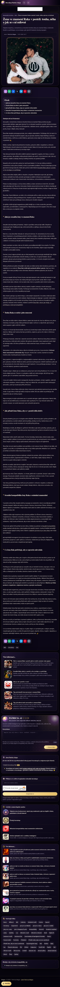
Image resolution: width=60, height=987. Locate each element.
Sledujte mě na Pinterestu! (11, 118)
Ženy (10, 954)
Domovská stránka (8, 15)
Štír (21, 947)
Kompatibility (33, 929)
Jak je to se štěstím (25, 925)
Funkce (41, 922)
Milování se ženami (36, 933)
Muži (45, 933)
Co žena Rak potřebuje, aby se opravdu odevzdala (21, 113)
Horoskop (11, 647)
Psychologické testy (31, 943)
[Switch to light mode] (24, 2)
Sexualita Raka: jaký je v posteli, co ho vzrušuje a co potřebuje (30, 671)
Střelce (26, 947)
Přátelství (23, 940)
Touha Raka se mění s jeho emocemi (17, 105)
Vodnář (24, 950)
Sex (17, 647)
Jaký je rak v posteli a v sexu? (21, 682)
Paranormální (7, 940)
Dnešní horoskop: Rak (10, 765)
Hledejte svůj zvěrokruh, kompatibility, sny (15, 965)
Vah (54, 947)
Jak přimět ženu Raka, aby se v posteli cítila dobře (21, 108)
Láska (5, 933)
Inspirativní (14, 925)
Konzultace (6, 729)
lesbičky (11, 933)
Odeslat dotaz (51, 747)
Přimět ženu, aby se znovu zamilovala (14, 943)
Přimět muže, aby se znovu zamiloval (39, 940)
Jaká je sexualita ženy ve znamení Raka (18, 103)
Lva (17, 933)
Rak (16, 15)
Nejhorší (51, 933)
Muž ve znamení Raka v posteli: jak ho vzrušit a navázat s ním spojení (31, 661)
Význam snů (32, 950)
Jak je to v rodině (48, 925)
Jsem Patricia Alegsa (12, 757)
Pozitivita (15, 940)
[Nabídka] (28, 2)
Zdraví (5, 954)
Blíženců (11, 922)
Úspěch (49, 947)
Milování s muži (24, 933)
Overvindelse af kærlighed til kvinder (35, 936)
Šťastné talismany (13, 947)
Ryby (52, 943)
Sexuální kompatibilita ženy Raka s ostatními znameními (24, 110)
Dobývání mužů (32, 922)
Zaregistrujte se (30, 793)
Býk (17, 922)
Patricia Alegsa (12, 34)
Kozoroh (41, 929)
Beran (5, 922)
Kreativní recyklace (51, 929)
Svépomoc (33, 947)
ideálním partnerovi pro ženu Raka (39, 530)
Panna (49, 936)
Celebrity (23, 922)
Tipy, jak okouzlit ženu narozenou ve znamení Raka (26, 692)
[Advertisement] (30, 9)
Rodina (46, 943)
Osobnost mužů (8, 936)
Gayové (47, 922)
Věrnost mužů (7, 950)
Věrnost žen (17, 950)
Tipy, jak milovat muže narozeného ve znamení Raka (27, 702)
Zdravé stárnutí (52, 950)
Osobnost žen (18, 936)
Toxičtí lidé (42, 947)
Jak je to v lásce (37, 925)
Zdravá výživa (41, 950)
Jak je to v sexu (8, 929)
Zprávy (16, 954)
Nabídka (6, 983)
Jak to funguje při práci (20, 929)
